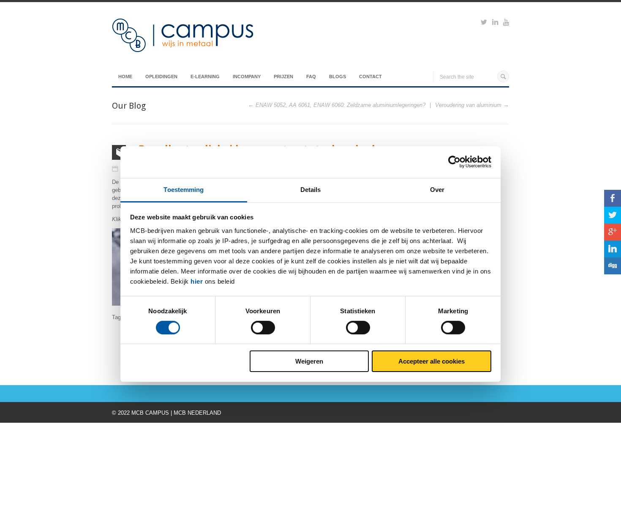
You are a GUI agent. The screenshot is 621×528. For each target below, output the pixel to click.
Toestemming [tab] (183, 189)
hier (197, 281)
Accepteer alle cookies (431, 361)
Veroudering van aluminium (468, 105)
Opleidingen (161, 76)
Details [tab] (310, 189)
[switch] (263, 327)
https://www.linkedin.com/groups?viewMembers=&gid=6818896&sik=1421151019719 (495, 23)
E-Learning (205, 76)
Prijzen (283, 76)
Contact (370, 76)
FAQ (311, 76)
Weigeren (309, 361)
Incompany (247, 76)
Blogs (337, 76)
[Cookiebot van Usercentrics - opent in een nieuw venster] (454, 162)
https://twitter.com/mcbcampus (484, 23)
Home (125, 76)
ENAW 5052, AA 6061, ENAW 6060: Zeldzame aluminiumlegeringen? (340, 105)
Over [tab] (437, 189)
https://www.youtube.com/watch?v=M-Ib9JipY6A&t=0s (506, 23)
